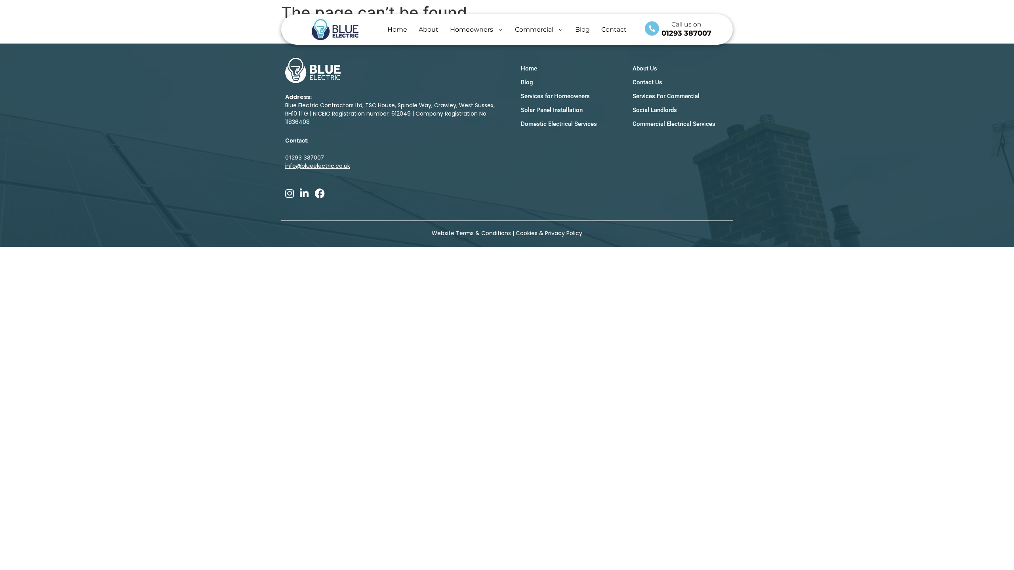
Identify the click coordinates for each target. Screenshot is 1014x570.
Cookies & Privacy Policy (549, 233)
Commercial (534, 29)
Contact (614, 29)
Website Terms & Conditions (471, 233)
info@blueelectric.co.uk (317, 166)
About (428, 29)
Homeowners (471, 29)
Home (397, 29)
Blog (582, 29)
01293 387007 (686, 33)
